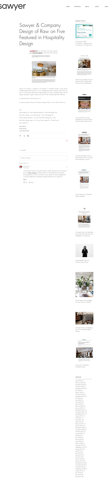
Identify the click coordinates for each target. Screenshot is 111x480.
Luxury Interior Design (24, 130)
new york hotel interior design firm (43, 117)
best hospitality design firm (37, 112)
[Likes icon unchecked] (24, 182)
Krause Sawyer (22, 128)
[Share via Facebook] (20, 136)
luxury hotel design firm (47, 115)
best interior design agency (26, 120)
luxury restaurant (23, 123)
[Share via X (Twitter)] (24, 136)
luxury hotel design (35, 115)
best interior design (24, 115)
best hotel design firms (51, 112)
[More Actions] (67, 167)
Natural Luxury (55, 120)
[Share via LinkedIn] (28, 136)
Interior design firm (24, 112)
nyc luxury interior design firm (42, 120)
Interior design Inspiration (26, 117)
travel (54, 117)
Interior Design (22, 126)
